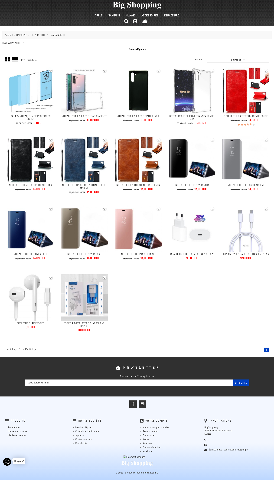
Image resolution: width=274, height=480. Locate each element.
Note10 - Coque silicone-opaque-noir (138, 116)
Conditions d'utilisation (87, 431)
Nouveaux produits (17, 431)
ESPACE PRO (171, 15)
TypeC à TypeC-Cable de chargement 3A (246, 254)
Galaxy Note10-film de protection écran (30, 118)
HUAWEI (131, 15)
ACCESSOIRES (149, 15)
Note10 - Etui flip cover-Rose (138, 254)
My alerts (147, 451)
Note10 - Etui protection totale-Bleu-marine (84, 186)
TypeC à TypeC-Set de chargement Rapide (84, 325)
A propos (79, 435)
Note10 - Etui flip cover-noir (192, 185)
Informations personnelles (156, 427)
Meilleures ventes (17, 435)
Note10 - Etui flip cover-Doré (84, 254)
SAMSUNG (114, 15)
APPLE (99, 15)
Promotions (14, 427)
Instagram (142, 404)
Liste (15, 60)
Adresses (147, 443)
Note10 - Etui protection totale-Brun (138, 185)
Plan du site (81, 443)
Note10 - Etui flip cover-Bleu (30, 254)
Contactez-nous (83, 439)
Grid (7, 59)
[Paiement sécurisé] (137, 457)
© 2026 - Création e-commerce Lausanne (137, 472)
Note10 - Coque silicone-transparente (84, 116)
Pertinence (238, 60)
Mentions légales (84, 427)
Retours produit (150, 431)
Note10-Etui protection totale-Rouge (246, 116)
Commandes (149, 435)
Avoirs (146, 439)
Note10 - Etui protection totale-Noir (30, 185)
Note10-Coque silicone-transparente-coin (192, 118)
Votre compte (156, 420)
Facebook (133, 404)
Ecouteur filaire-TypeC (30, 323)
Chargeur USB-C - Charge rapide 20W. (192, 254)
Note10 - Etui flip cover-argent (246, 185)
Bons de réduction (152, 447)
